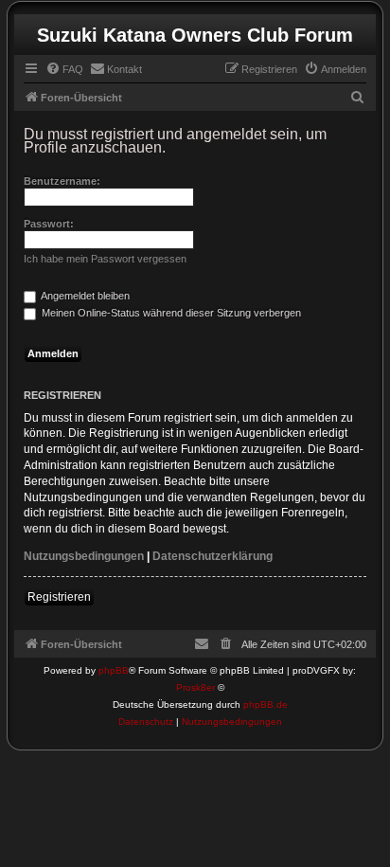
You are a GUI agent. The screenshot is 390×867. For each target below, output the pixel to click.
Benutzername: (62, 181)
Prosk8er (195, 687)
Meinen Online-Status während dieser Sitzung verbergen (170, 312)
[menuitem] (64, 69)
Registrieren (59, 597)
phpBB (113, 670)
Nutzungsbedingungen (84, 556)
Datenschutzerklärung (212, 556)
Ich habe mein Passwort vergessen (105, 258)
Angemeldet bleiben (84, 295)
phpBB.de (265, 704)
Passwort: (49, 223)
